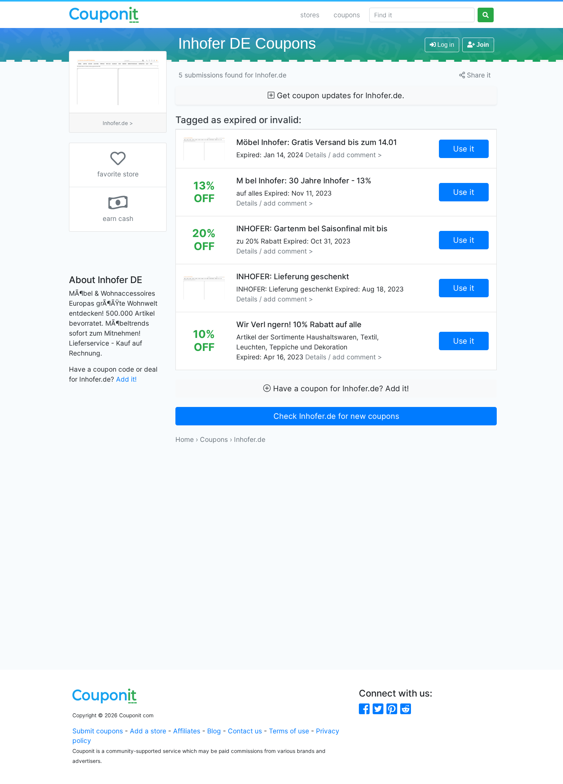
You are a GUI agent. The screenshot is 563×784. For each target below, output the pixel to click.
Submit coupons (97, 731)
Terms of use (289, 731)
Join (482, 44)
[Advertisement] (336, 498)
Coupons (214, 439)
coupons (347, 15)
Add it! (126, 379)
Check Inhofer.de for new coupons (336, 416)
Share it (478, 75)
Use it (463, 148)
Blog (214, 731)
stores (309, 15)
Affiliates (186, 731)
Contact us (245, 731)
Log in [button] (445, 44)
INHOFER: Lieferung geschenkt (320, 287)
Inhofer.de (249, 439)
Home (184, 439)
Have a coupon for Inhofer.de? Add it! (340, 388)
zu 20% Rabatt (312, 239)
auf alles (304, 191)
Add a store (148, 731)
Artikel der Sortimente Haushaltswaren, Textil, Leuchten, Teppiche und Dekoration (309, 340)
